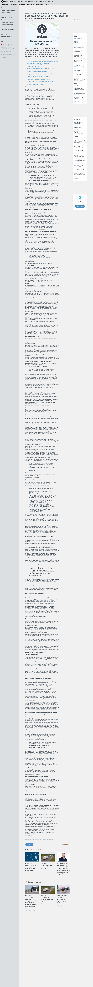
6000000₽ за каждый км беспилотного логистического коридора (41, 69)
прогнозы (15, 55)
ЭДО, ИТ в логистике (5, 15)
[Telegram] (69, 844)
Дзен (2, 41)
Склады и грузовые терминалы (7, 29)
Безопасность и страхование (7, 24)
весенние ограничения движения (8, 54)
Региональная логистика (6, 12)
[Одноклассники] (64, 844)
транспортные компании (6, 51)
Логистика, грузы (4, 19)
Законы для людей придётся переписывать (38, 76)
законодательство (38, 839)
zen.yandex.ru (28, 835)
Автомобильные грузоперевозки (8, 10)
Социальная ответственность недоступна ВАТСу (39, 73)
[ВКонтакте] (62, 844)
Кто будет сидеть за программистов (36, 74)
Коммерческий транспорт (6, 31)
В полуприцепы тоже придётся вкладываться (38, 79)
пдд (42, 839)
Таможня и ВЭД (4, 27)
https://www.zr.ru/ (42, 791)
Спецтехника (4, 34)
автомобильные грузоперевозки (7, 48)
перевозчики (3, 57)
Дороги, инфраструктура (6, 17)
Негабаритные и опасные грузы (7, 22)
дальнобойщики (4, 52)
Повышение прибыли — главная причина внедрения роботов (42, 61)
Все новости (76, 101)
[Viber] (66, 844)
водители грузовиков (5, 49)
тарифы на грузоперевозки (6, 55)
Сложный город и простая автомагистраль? (38, 63)
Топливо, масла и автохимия (7, 38)
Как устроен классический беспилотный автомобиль (40, 64)
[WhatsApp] (68, 844)
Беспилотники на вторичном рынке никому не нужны (40, 81)
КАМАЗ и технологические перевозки (36, 83)
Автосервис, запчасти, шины (7, 36)
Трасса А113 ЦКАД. (42, 229)
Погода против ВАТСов (33, 66)
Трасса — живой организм (34, 78)
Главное (3, 7)
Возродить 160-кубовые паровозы (35, 84)
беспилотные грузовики (29, 839)
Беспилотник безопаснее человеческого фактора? (40, 71)
